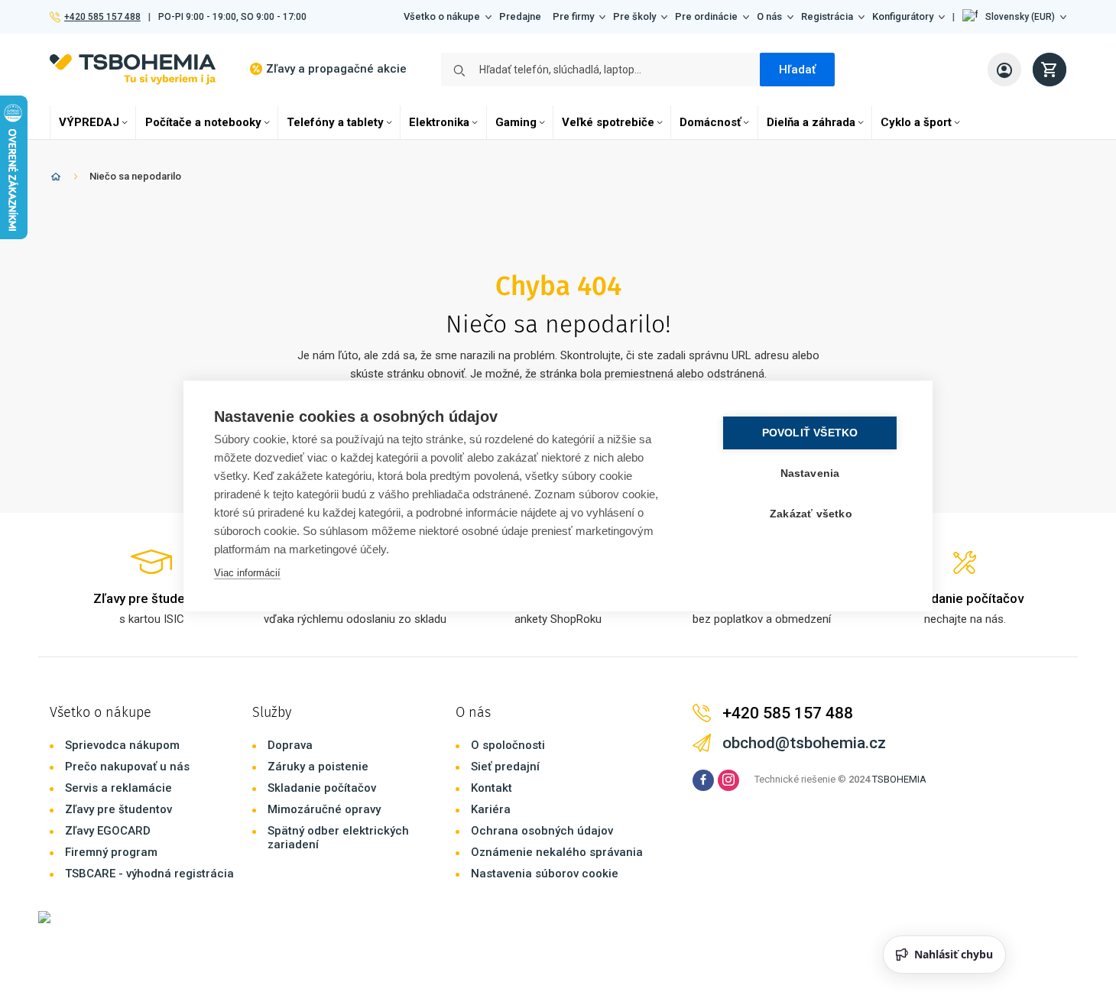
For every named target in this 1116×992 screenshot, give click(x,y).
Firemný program (111, 852)
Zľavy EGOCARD (108, 831)
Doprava (290, 745)
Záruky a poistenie (318, 766)
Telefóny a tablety (335, 122)
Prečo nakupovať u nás (127, 766)
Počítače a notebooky (203, 122)
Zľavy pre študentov (118, 809)
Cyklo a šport (916, 122)
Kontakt (491, 788)
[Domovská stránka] (56, 179)
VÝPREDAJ (89, 122)
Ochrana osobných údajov (542, 831)
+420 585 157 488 (102, 16)
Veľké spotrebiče (608, 122)
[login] (1004, 69)
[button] (1014, 17)
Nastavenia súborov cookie (544, 873)
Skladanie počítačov (322, 788)
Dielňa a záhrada (811, 122)
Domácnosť (710, 122)
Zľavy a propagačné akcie (336, 69)
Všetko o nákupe (442, 16)
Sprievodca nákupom (122, 745)
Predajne (520, 16)
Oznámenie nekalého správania (557, 852)
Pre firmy (573, 16)
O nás (769, 16)
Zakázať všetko (811, 514)
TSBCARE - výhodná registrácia (149, 873)
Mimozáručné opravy (324, 809)
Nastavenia (810, 473)
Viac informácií (247, 573)
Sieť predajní (505, 766)
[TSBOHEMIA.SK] (133, 69)
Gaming (516, 122)
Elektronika (439, 122)
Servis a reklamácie (118, 788)
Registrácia (827, 16)
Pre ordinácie (706, 16)
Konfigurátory (902, 16)
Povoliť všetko (810, 433)
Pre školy (634, 16)
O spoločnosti (508, 745)
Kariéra (491, 809)
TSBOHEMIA (899, 779)
